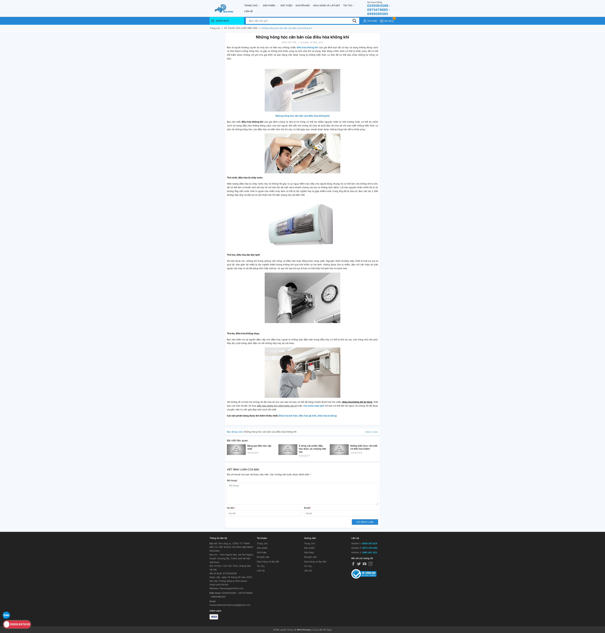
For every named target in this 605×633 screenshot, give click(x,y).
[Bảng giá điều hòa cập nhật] (236, 449)
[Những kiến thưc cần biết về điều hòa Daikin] (339, 449)
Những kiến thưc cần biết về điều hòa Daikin (363, 447)
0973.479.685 (370, 547)
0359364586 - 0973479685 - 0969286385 (379, 8)
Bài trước (372, 432)
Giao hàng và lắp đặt (326, 5)
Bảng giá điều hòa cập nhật (259, 447)
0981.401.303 (369, 552)
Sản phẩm (269, 5)
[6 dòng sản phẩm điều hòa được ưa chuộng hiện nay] (287, 450)
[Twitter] (359, 564)
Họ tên (231, 507)
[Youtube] (364, 564)
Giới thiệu (286, 5)
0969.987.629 (369, 543)
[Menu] (212, 20)
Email (307, 507)
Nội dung (232, 480)
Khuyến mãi (303, 5)
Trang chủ (251, 5)
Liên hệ (248, 11)
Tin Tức (348, 5)
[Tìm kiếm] (354, 20)
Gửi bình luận (365, 522)
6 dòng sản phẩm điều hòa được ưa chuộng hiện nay (312, 448)
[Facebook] (353, 564)
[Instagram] (370, 564)
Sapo (329, 629)
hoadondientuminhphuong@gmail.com (230, 605)
